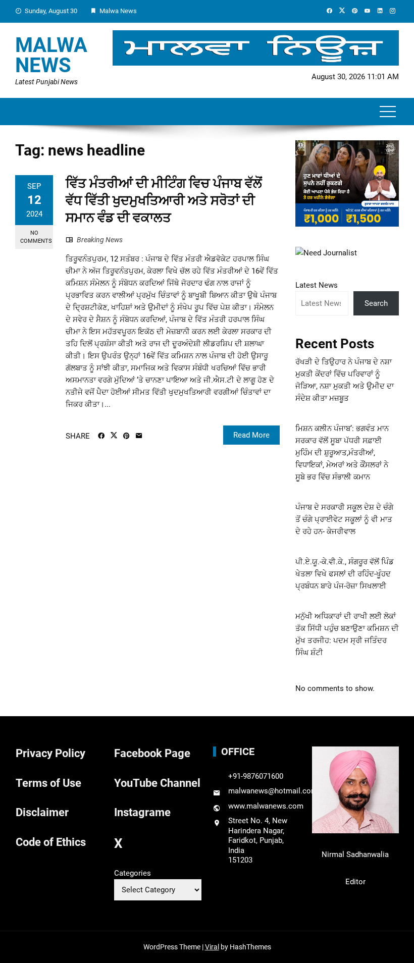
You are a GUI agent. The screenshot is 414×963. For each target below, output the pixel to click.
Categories (132, 873)
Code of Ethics (51, 842)
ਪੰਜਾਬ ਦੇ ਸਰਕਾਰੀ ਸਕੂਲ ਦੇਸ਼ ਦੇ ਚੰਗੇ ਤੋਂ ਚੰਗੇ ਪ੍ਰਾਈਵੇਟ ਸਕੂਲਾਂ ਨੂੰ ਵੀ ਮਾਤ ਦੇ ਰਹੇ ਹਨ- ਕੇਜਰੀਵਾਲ (344, 519)
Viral (212, 947)
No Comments (36, 237)
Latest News (316, 285)
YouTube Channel (157, 783)
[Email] (139, 436)
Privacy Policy (50, 753)
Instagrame (142, 812)
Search (376, 303)
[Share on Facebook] (101, 436)
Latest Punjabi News (46, 82)
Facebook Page (152, 753)
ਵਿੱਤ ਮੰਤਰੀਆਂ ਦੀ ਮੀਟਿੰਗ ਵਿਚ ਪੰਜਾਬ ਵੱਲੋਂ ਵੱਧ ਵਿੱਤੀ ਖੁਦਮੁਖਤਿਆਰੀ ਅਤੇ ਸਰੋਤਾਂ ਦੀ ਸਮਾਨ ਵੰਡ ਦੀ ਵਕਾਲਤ (164, 200)
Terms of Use (48, 783)
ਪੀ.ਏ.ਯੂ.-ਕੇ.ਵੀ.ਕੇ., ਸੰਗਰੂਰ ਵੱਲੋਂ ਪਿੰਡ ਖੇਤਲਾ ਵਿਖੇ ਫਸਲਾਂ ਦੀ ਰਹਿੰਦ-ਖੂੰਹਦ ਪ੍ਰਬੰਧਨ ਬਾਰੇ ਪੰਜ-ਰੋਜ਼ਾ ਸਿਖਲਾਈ (344, 574)
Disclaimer (42, 812)
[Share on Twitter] (114, 435)
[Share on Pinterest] (126, 436)
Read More (251, 435)
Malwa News (51, 55)
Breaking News (100, 240)
